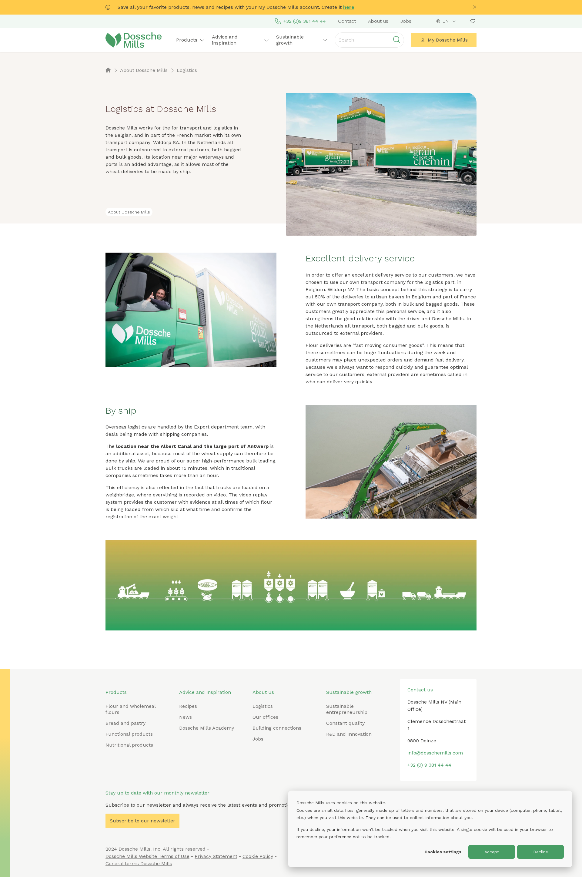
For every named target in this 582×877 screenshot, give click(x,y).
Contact (347, 21)
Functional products (129, 734)
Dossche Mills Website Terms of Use (147, 856)
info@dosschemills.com (435, 753)
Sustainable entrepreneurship (346, 709)
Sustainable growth (349, 692)
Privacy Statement (216, 856)
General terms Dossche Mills (138, 863)
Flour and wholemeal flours (130, 709)
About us (378, 21)
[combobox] (446, 21)
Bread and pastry (125, 723)
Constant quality (345, 723)
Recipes (188, 706)
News (185, 717)
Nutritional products (129, 745)
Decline (540, 851)
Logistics (263, 706)
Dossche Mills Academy (206, 728)
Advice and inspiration (205, 692)
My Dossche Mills (448, 40)
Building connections (277, 728)
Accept (491, 851)
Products (116, 692)
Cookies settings (442, 851)
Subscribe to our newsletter (142, 821)
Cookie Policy (257, 856)
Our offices (265, 717)
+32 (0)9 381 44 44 (304, 21)
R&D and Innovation (349, 734)
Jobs (405, 21)
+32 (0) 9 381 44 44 (429, 765)
